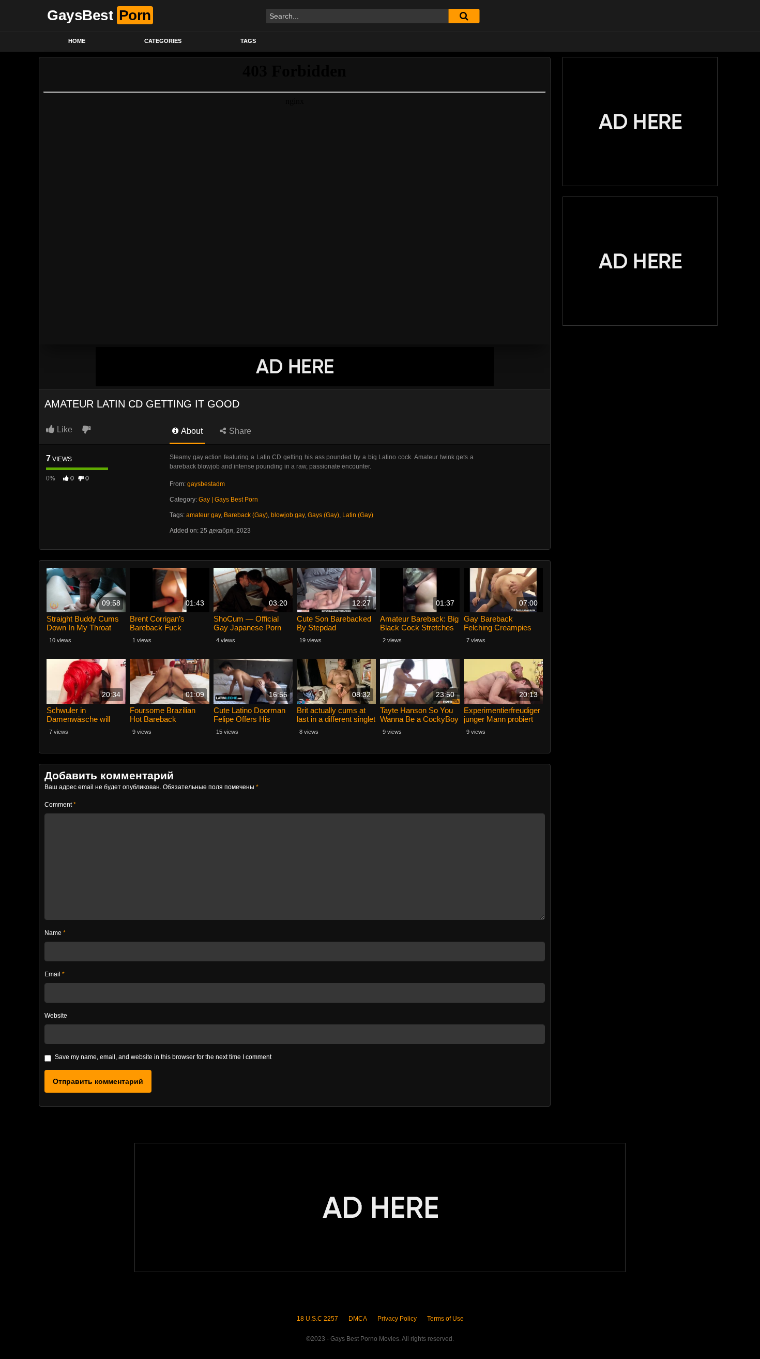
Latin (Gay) (357, 515)
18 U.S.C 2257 (317, 1318)
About (191, 431)
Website (55, 1015)
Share (239, 431)
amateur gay (203, 515)
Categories (162, 41)
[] (463, 16)
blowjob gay (288, 515)
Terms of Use (445, 1318)
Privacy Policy (397, 1318)
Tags (248, 41)
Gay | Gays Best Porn (228, 499)
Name (55, 933)
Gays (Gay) (323, 515)
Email (54, 974)
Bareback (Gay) (246, 515)
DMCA (357, 1318)
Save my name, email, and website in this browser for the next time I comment (163, 1057)
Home (76, 41)
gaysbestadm (206, 484)
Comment (60, 804)
